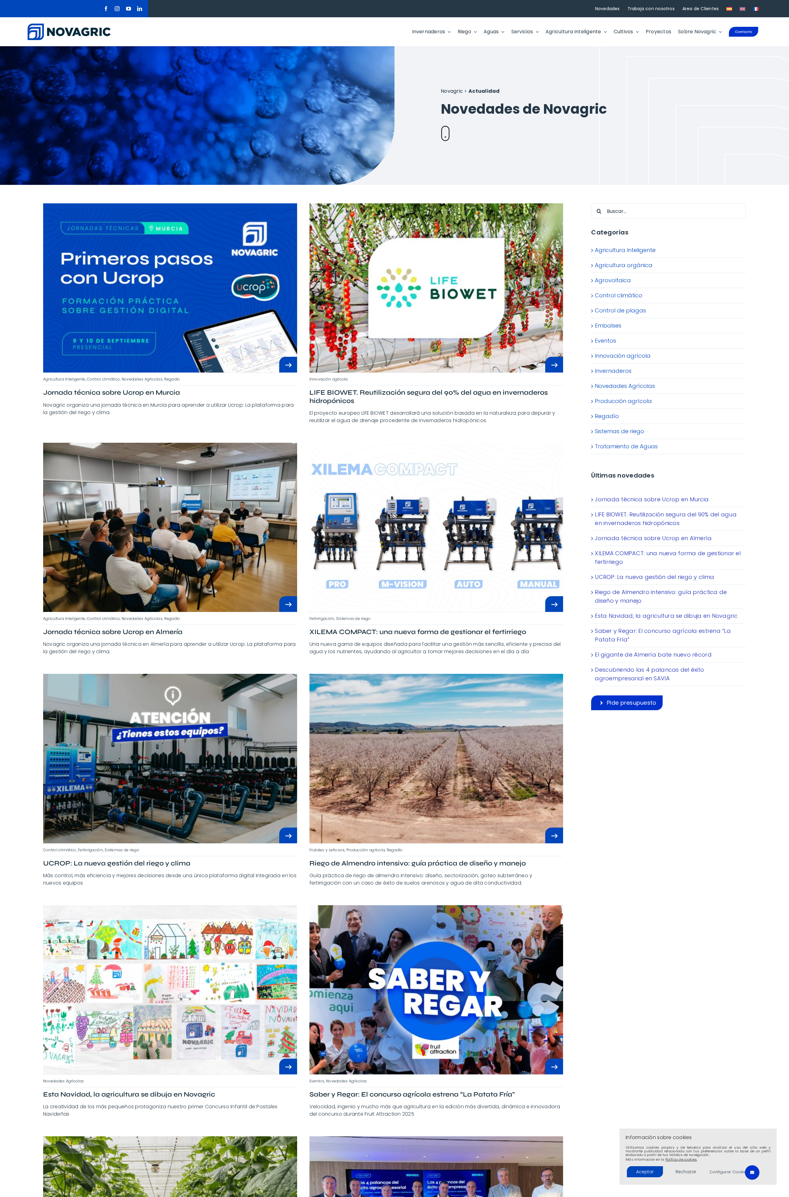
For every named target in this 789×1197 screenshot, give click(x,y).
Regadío (607, 416)
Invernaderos (613, 371)
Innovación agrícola (623, 356)
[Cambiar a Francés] (755, 8)
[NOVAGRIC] (69, 26)
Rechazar (686, 1172)
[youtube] (128, 8)
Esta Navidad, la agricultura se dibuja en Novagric (666, 616)
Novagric (452, 91)
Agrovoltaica (613, 280)
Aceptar (645, 1172)
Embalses (608, 325)
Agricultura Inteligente (625, 250)
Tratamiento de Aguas (626, 446)
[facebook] (106, 8)
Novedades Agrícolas (625, 386)
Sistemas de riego (619, 431)
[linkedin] (139, 8)
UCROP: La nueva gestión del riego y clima (654, 577)
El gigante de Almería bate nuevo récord (653, 654)
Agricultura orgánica (623, 265)
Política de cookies (681, 1159)
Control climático (618, 295)
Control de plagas (620, 310)
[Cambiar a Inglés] (742, 8)
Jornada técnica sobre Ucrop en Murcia (652, 499)
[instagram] (117, 8)
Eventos (605, 340)
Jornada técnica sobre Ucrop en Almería (653, 538)
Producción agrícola (623, 401)
